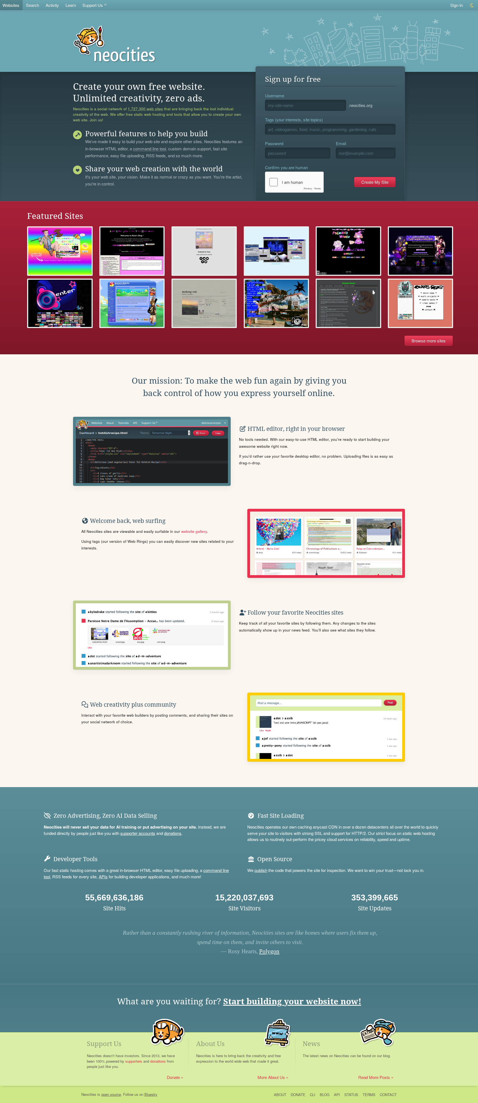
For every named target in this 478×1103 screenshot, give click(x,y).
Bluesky (150, 1094)
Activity (52, 5)
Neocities (88, 1094)
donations (172, 833)
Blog (324, 1094)
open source (111, 1094)
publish (260, 870)
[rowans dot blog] (420, 303)
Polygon (269, 951)
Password (274, 143)
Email (341, 143)
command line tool (149, 149)
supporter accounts (137, 833)
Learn (71, 5)
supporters (133, 1061)
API (337, 1094)
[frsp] (204, 251)
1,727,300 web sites (145, 109)
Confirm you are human (286, 167)
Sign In (456, 5)
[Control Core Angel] (276, 251)
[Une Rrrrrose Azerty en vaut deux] (132, 251)
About (280, 1094)
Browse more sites (429, 341)
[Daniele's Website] (132, 303)
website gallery (194, 531)
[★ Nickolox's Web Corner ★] (420, 251)
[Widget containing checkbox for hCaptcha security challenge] (294, 182)
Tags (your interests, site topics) (294, 119)
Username (274, 95)
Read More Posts (374, 1077)
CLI (312, 1094)
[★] (59, 303)
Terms (369, 1094)
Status (351, 1094)
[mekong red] (204, 303)
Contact (388, 1094)
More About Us (271, 1077)
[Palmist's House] (348, 251)
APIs (103, 876)
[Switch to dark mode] (472, 5)
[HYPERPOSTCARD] (276, 303)
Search (32, 5)
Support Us (92, 5)
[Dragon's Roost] (348, 303)
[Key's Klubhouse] (59, 251)
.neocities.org (360, 105)
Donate (173, 1077)
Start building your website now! (292, 1001)
